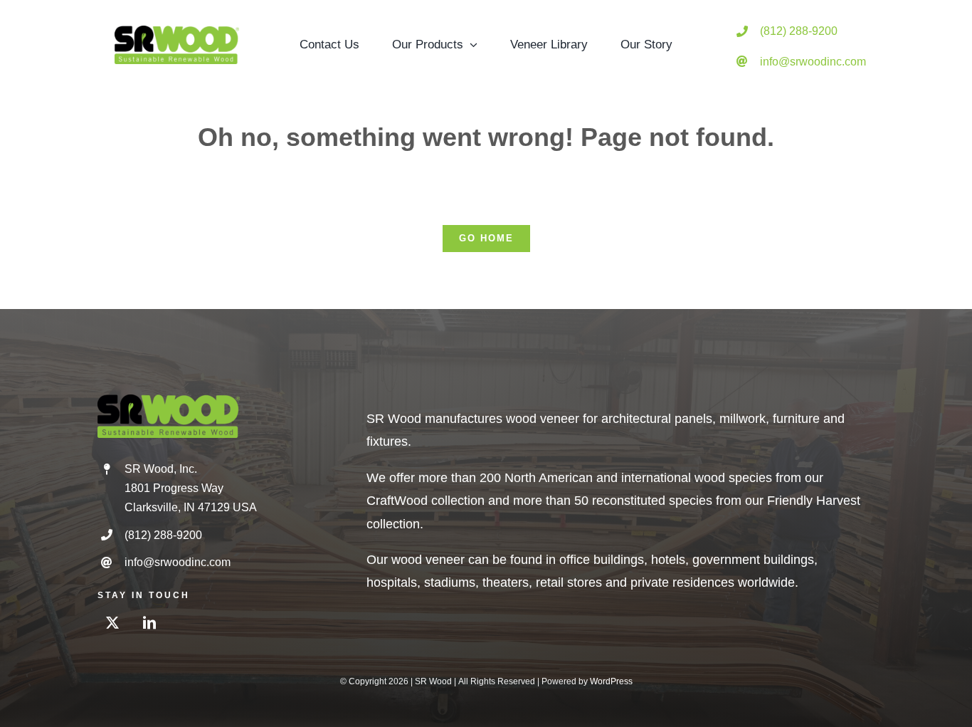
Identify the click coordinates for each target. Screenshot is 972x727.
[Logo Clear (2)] (168, 401)
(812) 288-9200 (799, 31)
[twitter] (112, 622)
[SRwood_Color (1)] (177, 32)
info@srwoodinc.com (813, 62)
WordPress (611, 681)
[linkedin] (149, 622)
